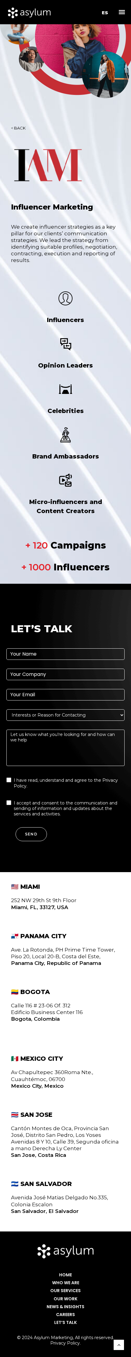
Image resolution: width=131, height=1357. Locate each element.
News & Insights (65, 1307)
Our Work (65, 1299)
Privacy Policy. (65, 1343)
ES (105, 12)
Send (31, 834)
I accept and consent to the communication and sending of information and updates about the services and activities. (65, 808)
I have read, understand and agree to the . (66, 783)
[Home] (65, 1251)
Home (65, 1275)
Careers (65, 1315)
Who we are (65, 1283)
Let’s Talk (65, 1322)
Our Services (65, 1291)
